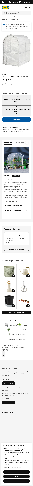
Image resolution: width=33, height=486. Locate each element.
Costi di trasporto (9, 196)
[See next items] (26, 142)
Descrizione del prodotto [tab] (22, 142)
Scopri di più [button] (19, 131)
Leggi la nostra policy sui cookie (13, 467)
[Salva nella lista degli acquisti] (29, 37)
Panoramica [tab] (8, 142)
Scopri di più (5, 379)
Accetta (16, 472)
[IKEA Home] (5, 7)
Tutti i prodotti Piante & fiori (16, 339)
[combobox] (16, 13)
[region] (16, 50)
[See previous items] (3, 352)
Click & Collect (14, 197)
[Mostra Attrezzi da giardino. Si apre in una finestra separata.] (24, 286)
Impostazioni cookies (16, 481)
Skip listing (5, 350)
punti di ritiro (23, 197)
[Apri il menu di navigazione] (29, 7)
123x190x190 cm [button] (24, 76)
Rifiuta (16, 476)
